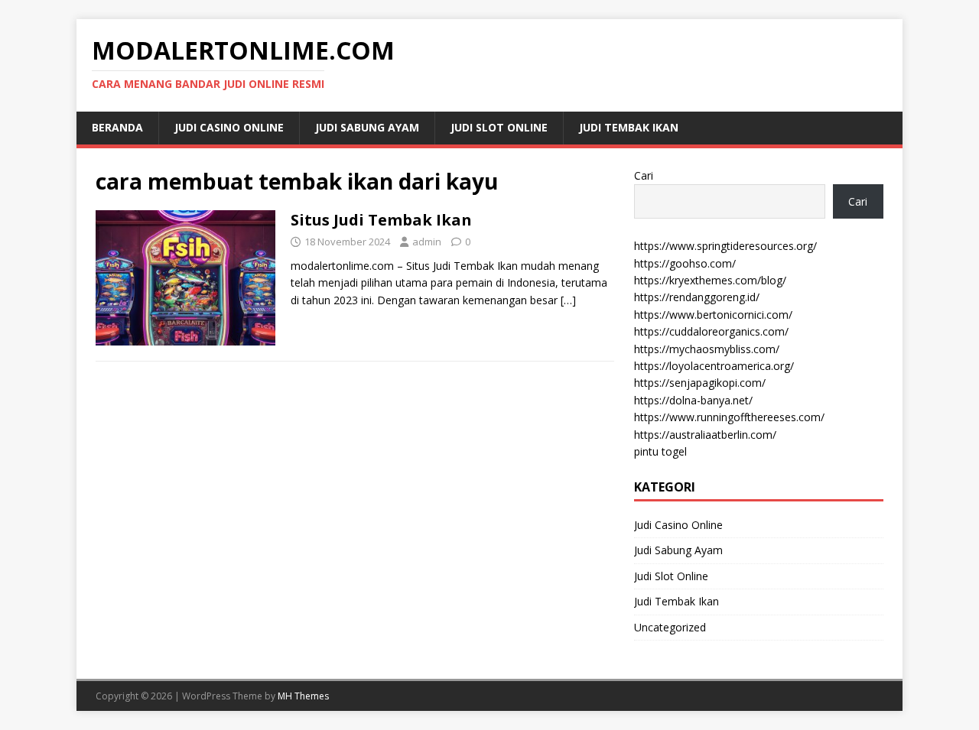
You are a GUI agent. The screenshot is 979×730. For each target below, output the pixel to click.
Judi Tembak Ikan (628, 127)
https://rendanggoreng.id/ (696, 297)
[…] (568, 300)
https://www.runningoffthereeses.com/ (729, 417)
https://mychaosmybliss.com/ (706, 349)
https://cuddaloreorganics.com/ (711, 331)
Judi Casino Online (229, 127)
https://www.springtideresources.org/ (725, 245)
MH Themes (303, 695)
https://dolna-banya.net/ (693, 400)
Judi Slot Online (499, 127)
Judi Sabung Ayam (367, 127)
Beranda (117, 127)
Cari (643, 175)
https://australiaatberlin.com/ (705, 434)
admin (426, 241)
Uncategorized (670, 627)
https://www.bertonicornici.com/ (713, 314)
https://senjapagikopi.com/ (700, 382)
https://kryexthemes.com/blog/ (710, 280)
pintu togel (660, 451)
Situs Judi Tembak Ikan (381, 219)
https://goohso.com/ (685, 263)
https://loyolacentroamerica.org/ (714, 366)
